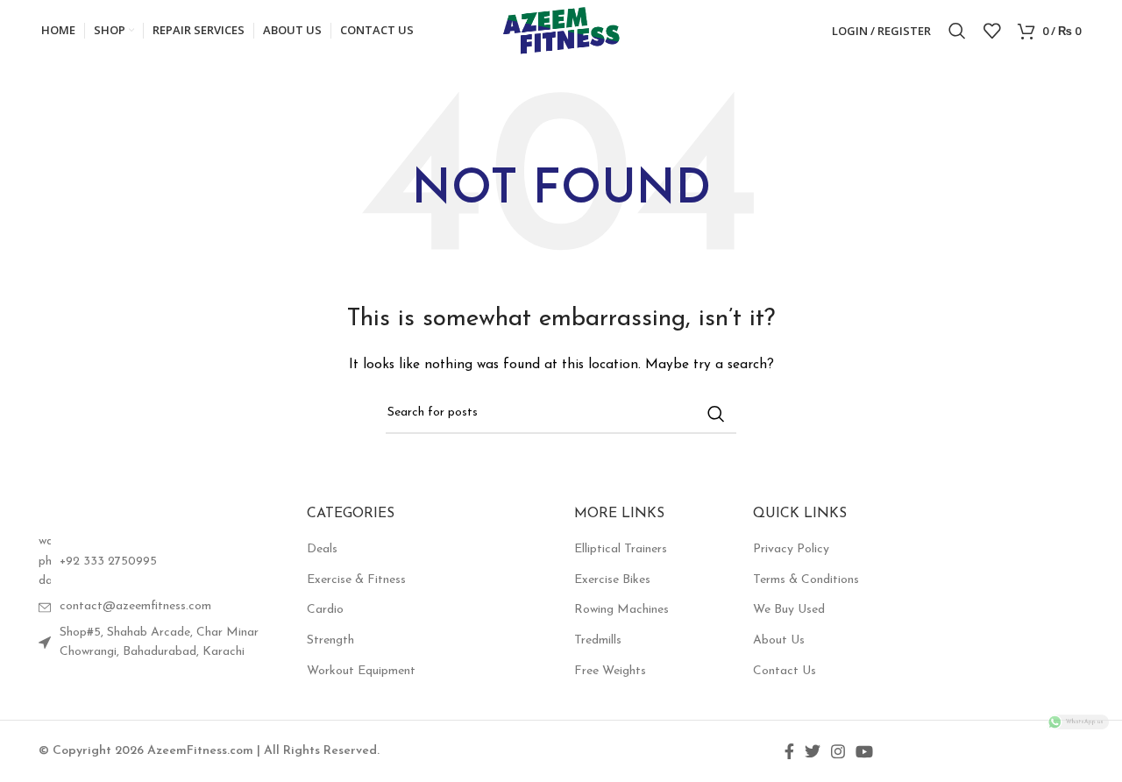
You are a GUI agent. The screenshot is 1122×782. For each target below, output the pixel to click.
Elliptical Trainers (620, 549)
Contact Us (784, 671)
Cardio (325, 609)
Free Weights (610, 671)
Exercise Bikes (612, 579)
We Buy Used (789, 609)
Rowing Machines (621, 609)
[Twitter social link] (812, 751)
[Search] (957, 30)
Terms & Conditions (806, 579)
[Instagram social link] (838, 751)
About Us (779, 640)
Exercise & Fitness (356, 579)
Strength (330, 640)
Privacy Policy (791, 549)
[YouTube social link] (864, 751)
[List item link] (159, 561)
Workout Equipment (361, 671)
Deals (322, 549)
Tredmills (597, 640)
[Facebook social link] (789, 751)
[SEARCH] (716, 414)
